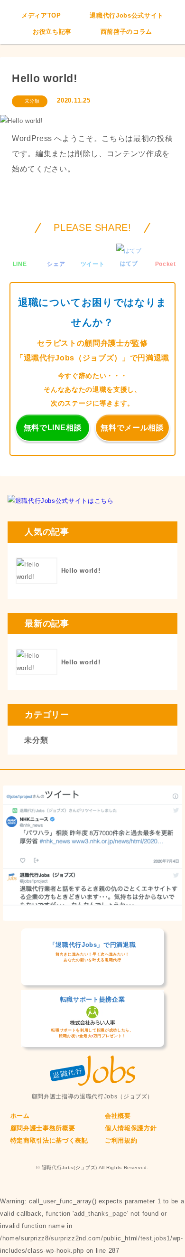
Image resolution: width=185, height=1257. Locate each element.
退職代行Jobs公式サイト (126, 15)
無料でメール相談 (132, 428)
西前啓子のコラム (126, 31)
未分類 (32, 101)
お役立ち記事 (52, 31)
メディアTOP (41, 15)
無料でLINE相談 (53, 428)
